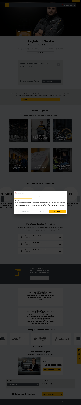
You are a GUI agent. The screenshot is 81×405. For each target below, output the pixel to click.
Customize (40, 211)
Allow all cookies (57, 211)
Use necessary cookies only (23, 211)
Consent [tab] (22, 196)
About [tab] (58, 196)
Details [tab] (40, 196)
